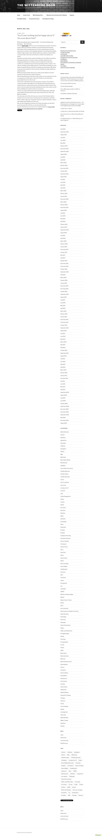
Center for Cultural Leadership (67, 67)
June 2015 (62, 302)
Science (62, 667)
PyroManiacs (63, 59)
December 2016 (64, 263)
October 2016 (63, 269)
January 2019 (63, 227)
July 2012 (62, 358)
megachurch (80, 773)
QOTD (61, 650)
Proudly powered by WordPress (24, 832)
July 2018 (62, 235)
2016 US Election (64, 432)
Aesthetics (63, 437)
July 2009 (62, 398)
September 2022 (64, 151)
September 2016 (64, 271)
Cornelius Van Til (64, 488)
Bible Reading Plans (38, 15)
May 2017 (62, 255)
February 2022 (63, 165)
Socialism (62, 684)
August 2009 (63, 395)
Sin (69, 792)
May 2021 (62, 185)
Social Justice (63, 681)
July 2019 (62, 213)
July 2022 (62, 157)
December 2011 (64, 378)
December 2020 (64, 199)
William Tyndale (64, 720)
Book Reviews (63, 462)
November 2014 (64, 322)
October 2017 (63, 252)
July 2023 (62, 137)
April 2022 (62, 160)
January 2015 (63, 316)
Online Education (64, 614)
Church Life (63, 485)
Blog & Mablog (64, 60)
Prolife (76, 784)
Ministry (62, 597)
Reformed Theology (66, 790)
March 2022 (63, 162)
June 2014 (62, 336)
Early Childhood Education (67, 763)
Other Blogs (63, 616)
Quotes (74, 787)
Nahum (62, 602)
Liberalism (72, 773)
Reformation (63, 653)
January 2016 (63, 283)
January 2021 (63, 196)
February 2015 (63, 314)
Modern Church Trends (65, 600)
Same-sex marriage (77, 790)
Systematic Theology (65, 695)
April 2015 (62, 308)
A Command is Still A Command (68, 83)
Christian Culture (64, 474)
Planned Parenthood (65, 625)
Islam (61, 574)
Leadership (63, 588)
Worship (62, 726)
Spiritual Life (63, 689)
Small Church (63, 678)
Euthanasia (63, 527)
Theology (62, 698)
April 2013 (62, 347)
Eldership (62, 513)
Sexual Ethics (63, 675)
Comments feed (64, 740)
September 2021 (64, 174)
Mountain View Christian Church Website (57, 15)
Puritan (62, 647)
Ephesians (62, 518)
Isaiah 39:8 (51, 107)
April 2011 (62, 389)
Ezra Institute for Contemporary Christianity (70, 62)
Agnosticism (63, 440)
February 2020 (64, 204)
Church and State (64, 482)
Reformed (62, 658)
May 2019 (62, 218)
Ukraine (62, 709)
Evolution (62, 530)
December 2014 (64, 319)
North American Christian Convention (69, 611)
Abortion (62, 434)
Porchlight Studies (21, 18)
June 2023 (63, 140)
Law (61, 586)
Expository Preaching (65, 535)
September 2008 (64, 406)
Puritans (63, 787)
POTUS (62, 636)
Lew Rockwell (63, 54)
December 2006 (64, 409)
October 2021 (63, 171)
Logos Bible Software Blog (66, 55)
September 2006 (64, 414)
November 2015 (64, 288)
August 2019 (63, 210)
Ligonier (62, 64)
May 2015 (62, 305)
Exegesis (72, 15)
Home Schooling (64, 563)
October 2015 (63, 291)
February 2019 (63, 224)
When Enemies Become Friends (76, 111)
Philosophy (63, 622)
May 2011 (62, 386)
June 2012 (62, 361)
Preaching (62, 639)
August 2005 (63, 423)
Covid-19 (62, 490)
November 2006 (64, 412)
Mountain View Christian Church (68, 50)
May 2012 (62, 364)
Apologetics (63, 448)
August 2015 (63, 297)
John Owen (63, 577)
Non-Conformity (64, 608)
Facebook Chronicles (34, 18)
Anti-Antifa (63, 443)
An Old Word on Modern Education (68, 93)
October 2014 (63, 325)
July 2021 (62, 179)
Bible (61, 454)
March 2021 (63, 190)
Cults (61, 493)
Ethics (61, 524)
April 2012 (62, 367)
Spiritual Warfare (64, 692)
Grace (61, 549)
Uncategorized (64, 712)
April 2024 (62, 129)
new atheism (64, 776)
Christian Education (65, 476)
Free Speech (63, 544)
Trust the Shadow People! (66, 86)
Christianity (64, 760)
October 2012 (63, 350)
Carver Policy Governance (66, 468)
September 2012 (64, 353)
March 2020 (63, 202)
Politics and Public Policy (66, 630)
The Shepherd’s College (48, 18)
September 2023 (64, 132)
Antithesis (62, 446)
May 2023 (62, 143)
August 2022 (63, 154)
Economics (63, 507)
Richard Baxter (64, 664)
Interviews (62, 572)
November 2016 (64, 266)
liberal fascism (64, 773)
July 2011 (62, 381)
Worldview (63, 723)
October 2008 (63, 403)
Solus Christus (63, 686)
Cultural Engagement (65, 496)
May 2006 (63, 417)
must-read (25, 45)
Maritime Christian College (66, 594)
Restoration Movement (66, 661)
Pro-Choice (64, 784)
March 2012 (63, 370)
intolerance (64, 771)
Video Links (63, 714)
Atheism (62, 451)
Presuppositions (64, 642)
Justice (62, 580)
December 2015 (64, 286)
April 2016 (62, 274)
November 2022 (64, 148)
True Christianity (64, 706)
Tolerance (62, 700)
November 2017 (64, 249)
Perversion (63, 619)
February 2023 (64, 146)
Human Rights (63, 566)
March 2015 (63, 311)
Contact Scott (26, 15)
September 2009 (64, 392)
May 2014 (62, 339)
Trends (62, 703)
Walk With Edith (64, 717)
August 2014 (63, 330)
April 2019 (62, 221)
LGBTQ (75, 771)
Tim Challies (63, 65)
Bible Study (63, 457)
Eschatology (63, 521)
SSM (69, 795)
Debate (62, 504)
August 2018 (63, 232)
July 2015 (62, 300)
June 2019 (62, 215)
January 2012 (63, 375)
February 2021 (63, 193)
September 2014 (64, 328)
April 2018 (62, 238)
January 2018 (63, 246)
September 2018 (64, 229)
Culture (62, 499)
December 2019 (64, 207)
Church (62, 479)
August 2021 (63, 176)
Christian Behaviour (65, 471)
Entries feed (63, 737)
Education (62, 510)
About (18, 15)
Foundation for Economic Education (69, 57)
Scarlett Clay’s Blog (65, 52)
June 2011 (62, 384)
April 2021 (62, 188)
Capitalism (63, 465)
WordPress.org (64, 743)
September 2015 (64, 294)
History (62, 560)
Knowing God (63, 583)
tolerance (80, 795)
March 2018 (63, 241)
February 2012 (63, 372)
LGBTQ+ (62, 591)
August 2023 (63, 134)
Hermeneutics (63, 558)
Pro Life (62, 644)
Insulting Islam (63, 569)
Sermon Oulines (64, 672)
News (61, 605)
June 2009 (63, 400)
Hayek (62, 555)
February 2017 (63, 260)
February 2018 (63, 243)
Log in (61, 734)
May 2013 (62, 344)
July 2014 (62, 333)
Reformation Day (64, 656)
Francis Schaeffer (64, 541)
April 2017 (62, 257)
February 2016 (63, 280)
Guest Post (63, 552)
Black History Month (65, 460)
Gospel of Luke (64, 546)
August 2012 (63, 356)
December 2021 (64, 168)
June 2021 (62, 182)
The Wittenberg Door (36, 5)
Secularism (63, 670)
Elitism (62, 516)
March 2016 (63, 277)
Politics (62, 628)
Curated (62, 502)
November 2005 (64, 420)
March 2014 (63, 342)
